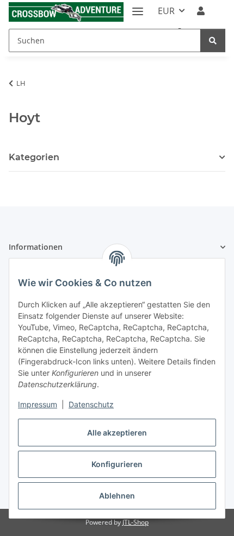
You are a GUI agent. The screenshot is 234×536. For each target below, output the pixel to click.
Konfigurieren (117, 464)
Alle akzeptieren (117, 432)
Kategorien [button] (34, 157)
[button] (201, 11)
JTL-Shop (135, 522)
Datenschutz (91, 404)
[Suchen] (212, 40)
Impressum (37, 404)
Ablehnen (117, 495)
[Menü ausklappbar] (137, 7)
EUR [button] (166, 11)
